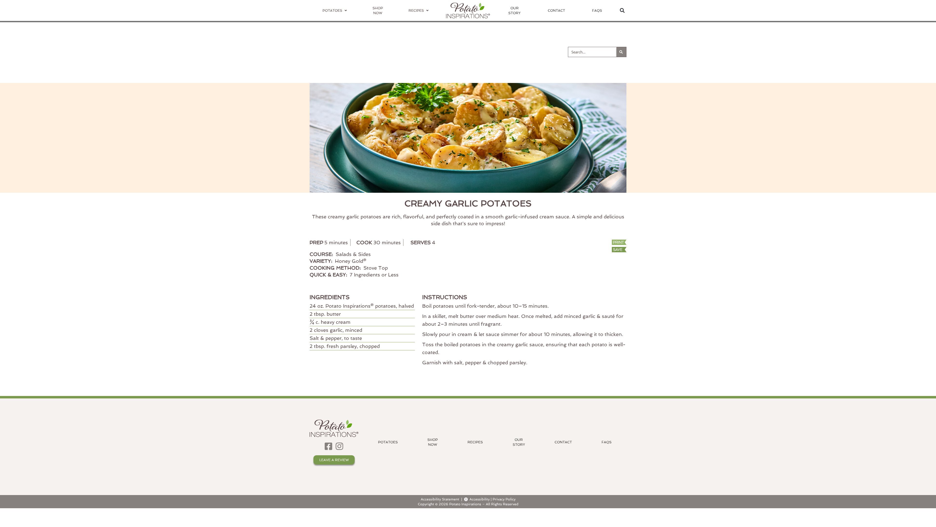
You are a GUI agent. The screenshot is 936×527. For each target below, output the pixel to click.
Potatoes (388, 442)
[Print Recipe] (596, 242)
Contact (556, 10)
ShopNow (432, 442)
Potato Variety (336, 52)
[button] (622, 10)
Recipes (475, 442)
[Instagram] (339, 446)
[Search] (621, 52)
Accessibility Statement (440, 499)
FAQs (597, 10)
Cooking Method (405, 52)
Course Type (470, 52)
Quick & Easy (531, 52)
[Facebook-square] (328, 446)
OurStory (514, 10)
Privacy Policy (504, 499)
